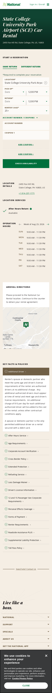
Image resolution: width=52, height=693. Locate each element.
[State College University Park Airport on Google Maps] (26, 328)
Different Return (31, 66)
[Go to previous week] (20, 224)
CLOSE (26, 685)
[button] (37, 4)
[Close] (46, 655)
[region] (26, 671)
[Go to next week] (48, 224)
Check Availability (26, 163)
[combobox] (14, 91)
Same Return (10, 66)
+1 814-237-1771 (27, 193)
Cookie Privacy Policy (22, 678)
